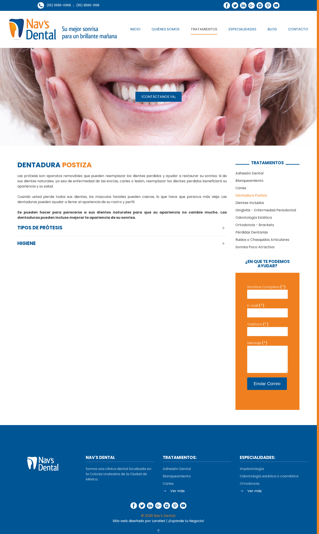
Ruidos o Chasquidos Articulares (262, 239)
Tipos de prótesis (39, 228)
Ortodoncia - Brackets (254, 224)
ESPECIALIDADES (242, 29)
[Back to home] (63, 29)
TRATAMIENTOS (204, 29)
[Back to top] (158, 531)
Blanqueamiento (249, 180)
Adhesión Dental (249, 173)
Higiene (26, 243)
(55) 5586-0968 (59, 5)
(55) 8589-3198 (87, 5)
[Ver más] (165, 490)
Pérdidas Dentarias (251, 232)
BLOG (272, 29)
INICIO (135, 29)
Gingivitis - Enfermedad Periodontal (265, 210)
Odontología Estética (253, 217)
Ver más (177, 490)
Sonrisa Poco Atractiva (254, 247)
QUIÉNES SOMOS (165, 29)
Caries (240, 188)
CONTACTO (298, 29)
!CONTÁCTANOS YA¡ (158, 96)
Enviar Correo (267, 383)
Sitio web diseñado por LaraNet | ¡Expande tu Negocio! (158, 520)
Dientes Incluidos (249, 202)
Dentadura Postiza (251, 195)
